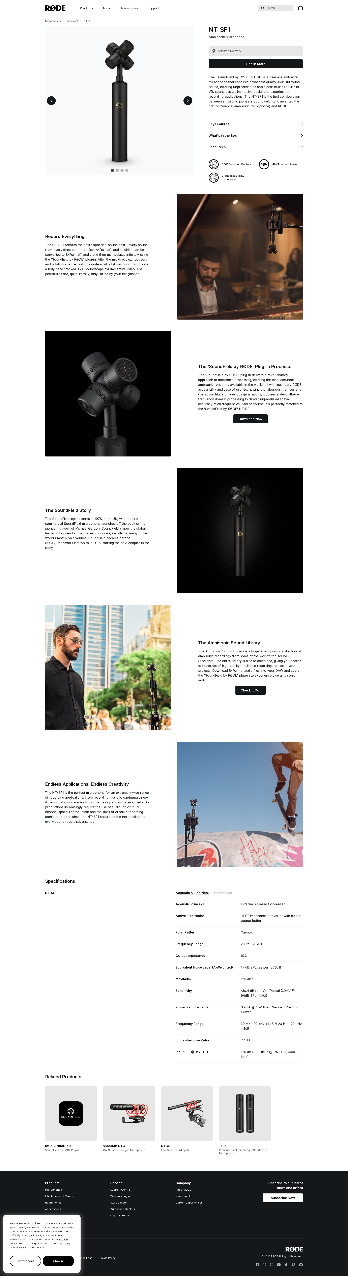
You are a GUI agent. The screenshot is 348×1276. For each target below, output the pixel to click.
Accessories (53, 1209)
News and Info (185, 1196)
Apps (106, 8)
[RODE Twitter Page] (264, 1264)
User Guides (129, 8)
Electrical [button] (192, 893)
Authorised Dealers (122, 1209)
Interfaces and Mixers (59, 1196)
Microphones (53, 21)
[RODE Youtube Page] (279, 1264)
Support (153, 8)
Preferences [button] (25, 1261)
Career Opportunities (189, 1202)
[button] (51, 100)
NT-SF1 (88, 21)
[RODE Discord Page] (301, 1264)
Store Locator (119, 1202)
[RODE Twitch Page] (293, 1264)
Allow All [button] (58, 1261)
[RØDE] (55, 8)
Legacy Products (121, 1215)
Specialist (72, 21)
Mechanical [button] (222, 893)
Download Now (250, 419)
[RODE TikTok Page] (286, 1264)
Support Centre (120, 1189)
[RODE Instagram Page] (271, 1264)
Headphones (53, 1202)
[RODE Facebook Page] (257, 1264)
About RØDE (183, 1189)
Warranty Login (120, 1196)
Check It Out (250, 690)
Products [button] (86, 8)
